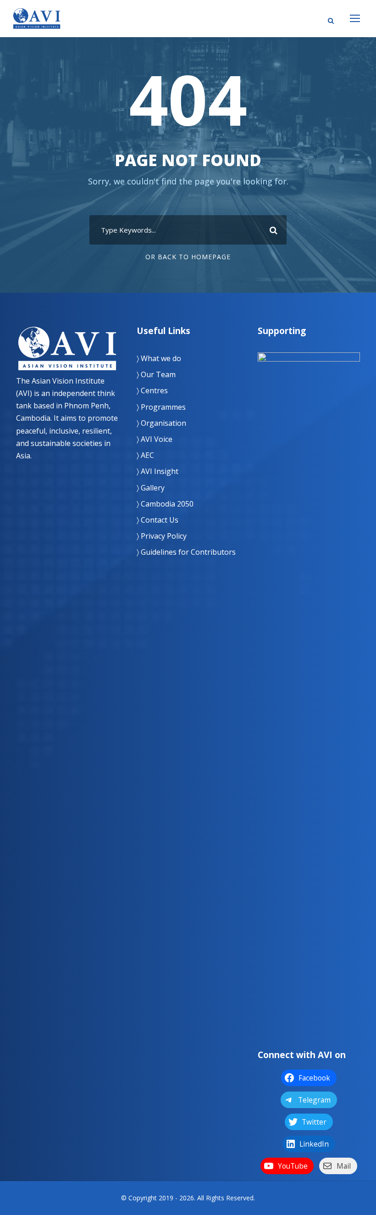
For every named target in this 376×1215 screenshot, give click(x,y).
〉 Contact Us (157, 520)
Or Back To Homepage (188, 256)
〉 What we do (159, 358)
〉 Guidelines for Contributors (186, 552)
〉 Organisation (161, 423)
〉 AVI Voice (154, 439)
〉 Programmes (161, 407)
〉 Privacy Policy (162, 536)
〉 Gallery (151, 488)
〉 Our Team (156, 374)
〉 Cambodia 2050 (165, 504)
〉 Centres (152, 390)
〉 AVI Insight (157, 471)
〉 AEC (145, 455)
